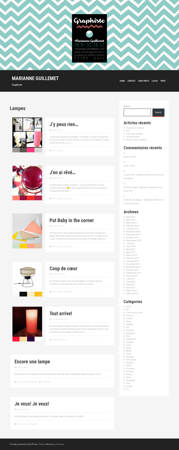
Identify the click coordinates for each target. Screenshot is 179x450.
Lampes (60, 150)
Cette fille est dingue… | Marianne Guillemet (142, 200)
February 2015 (132, 226)
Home (122, 81)
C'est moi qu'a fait (134, 312)
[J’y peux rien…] (27, 135)
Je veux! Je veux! (32, 404)
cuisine (129, 318)
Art (127, 310)
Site (128, 383)
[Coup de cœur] (27, 279)
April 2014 (130, 252)
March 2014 (131, 255)
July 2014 (130, 243)
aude (126, 166)
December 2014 (133, 232)
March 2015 (131, 223)
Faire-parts (143, 81)
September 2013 (133, 273)
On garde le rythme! (135, 128)
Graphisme (131, 339)
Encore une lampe (32, 362)
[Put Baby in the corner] (27, 231)
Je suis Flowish (132, 137)
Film (128, 336)
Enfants (129, 330)
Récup (129, 374)
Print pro (130, 371)
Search (127, 106)
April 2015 (130, 220)
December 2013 (133, 264)
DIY (127, 327)
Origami (129, 363)
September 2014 (133, 240)
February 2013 (132, 293)
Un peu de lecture (131, 203)
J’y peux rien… (64, 124)
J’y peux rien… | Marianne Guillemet (139, 175)
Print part (130, 368)
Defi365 (129, 324)
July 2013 (130, 279)
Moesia (49, 444)
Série (128, 377)
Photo (129, 365)
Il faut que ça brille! (134, 134)
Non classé (131, 360)
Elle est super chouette (136, 140)
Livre (128, 345)
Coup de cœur (63, 268)
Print (163, 81)
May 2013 (130, 285)
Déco (54, 150)
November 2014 (133, 234)
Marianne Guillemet (35, 78)
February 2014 (132, 258)
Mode (128, 351)
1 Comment (45, 382)
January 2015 (132, 229)
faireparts (130, 333)
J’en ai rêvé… (63, 172)
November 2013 (133, 267)
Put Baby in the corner (72, 220)
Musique (130, 357)
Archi (128, 307)
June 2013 (131, 282)
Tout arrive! (61, 314)
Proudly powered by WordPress (23, 444)
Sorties (129, 386)
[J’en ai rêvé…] (27, 183)
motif (128, 354)
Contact (132, 81)
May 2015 (130, 217)
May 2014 (130, 249)
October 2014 (132, 237)
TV (127, 389)
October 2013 (132, 270)
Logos (155, 81)
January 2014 (132, 261)
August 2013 (132, 276)
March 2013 (131, 290)
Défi (128, 131)
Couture (129, 315)
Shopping (68, 198)
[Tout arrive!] (27, 324)
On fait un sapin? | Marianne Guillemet (140, 187)
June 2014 (131, 246)
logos (128, 348)
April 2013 (130, 287)
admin (126, 157)
